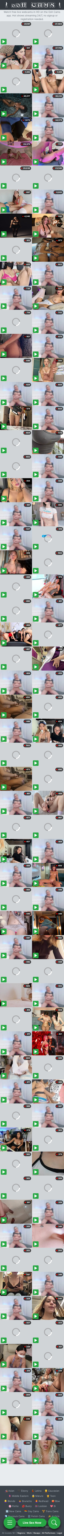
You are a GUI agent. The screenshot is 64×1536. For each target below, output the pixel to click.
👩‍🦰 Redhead (41, 1501)
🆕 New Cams (13, 1511)
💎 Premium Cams (15, 1516)
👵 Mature (37, 1495)
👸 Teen (51, 1495)
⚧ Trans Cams (50, 1511)
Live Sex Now (32, 1522)
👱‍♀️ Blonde (9, 1501)
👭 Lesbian (41, 1506)
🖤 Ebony (23, 1490)
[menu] (10, 1522)
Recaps (36, 1533)
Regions (21, 1533)
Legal (59, 1533)
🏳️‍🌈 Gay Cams (31, 1511)
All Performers (48, 1533)
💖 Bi (53, 1506)
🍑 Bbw (56, 1501)
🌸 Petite (14, 1506)
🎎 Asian (9, 1490)
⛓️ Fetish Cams (36, 1516)
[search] (54, 1522)
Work (29, 1533)
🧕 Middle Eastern (18, 1495)
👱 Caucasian (52, 1490)
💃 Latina (36, 1490)
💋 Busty (27, 1506)
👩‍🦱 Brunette (25, 1501)
